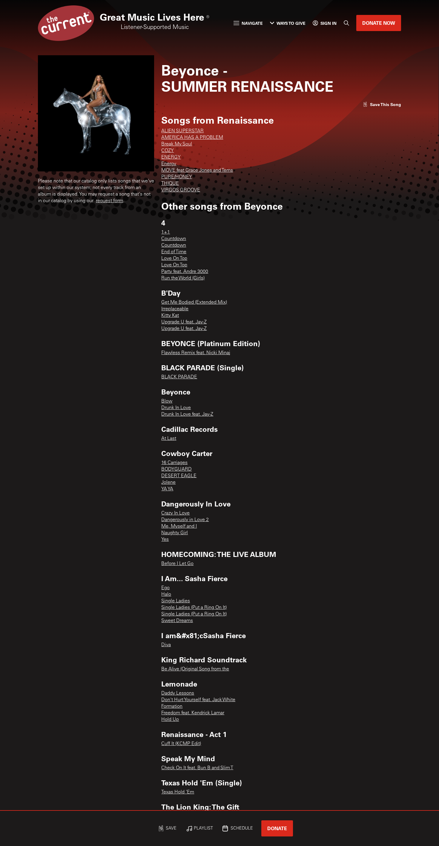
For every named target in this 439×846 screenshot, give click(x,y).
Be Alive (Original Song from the (195, 669)
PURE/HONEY (176, 177)
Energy (168, 164)
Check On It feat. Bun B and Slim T (197, 768)
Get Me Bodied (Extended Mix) (194, 302)
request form (109, 201)
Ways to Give (291, 23)
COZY (167, 150)
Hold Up (170, 719)
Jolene (168, 482)
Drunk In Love (176, 408)
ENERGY (171, 157)
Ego (165, 588)
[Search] (346, 23)
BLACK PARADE (179, 377)
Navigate (252, 23)
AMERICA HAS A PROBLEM (192, 137)
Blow (166, 401)
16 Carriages (174, 462)
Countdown (173, 239)
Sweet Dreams (177, 620)
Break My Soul (176, 144)
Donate (277, 828)
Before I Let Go (177, 563)
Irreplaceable (174, 309)
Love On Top (174, 258)
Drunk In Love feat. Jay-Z (187, 414)
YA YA (167, 489)
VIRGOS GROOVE (180, 190)
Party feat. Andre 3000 (184, 271)
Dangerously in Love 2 (185, 520)
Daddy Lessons (177, 693)
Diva (166, 645)
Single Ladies (175, 601)
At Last (168, 438)
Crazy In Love (175, 513)
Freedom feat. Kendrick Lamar (192, 713)
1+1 (165, 232)
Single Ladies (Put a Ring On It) (194, 607)
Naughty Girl (174, 533)
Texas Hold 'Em (177, 792)
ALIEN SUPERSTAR (182, 131)
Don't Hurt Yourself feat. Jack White (198, 700)
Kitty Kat (170, 315)
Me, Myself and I (179, 526)
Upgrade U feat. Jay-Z (184, 322)
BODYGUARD (176, 469)
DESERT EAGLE (179, 476)
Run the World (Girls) (183, 278)
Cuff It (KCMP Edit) (181, 743)
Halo (166, 594)
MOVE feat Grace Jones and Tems (197, 170)
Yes (165, 539)
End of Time (173, 252)
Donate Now (378, 23)
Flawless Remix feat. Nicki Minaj (195, 353)
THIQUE (170, 183)
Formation (171, 706)
